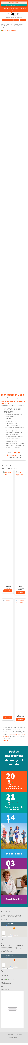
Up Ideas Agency (18, 1034)
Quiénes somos (5, 8)
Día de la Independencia (14, 787)
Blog (18, 8)
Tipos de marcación (5, 980)
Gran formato (16, 19)
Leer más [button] (5, 740)
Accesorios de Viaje (12, 26)
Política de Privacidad (10, 1036)
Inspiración (3, 982)
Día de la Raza (14, 854)
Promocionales (10, 19)
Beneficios (3, 979)
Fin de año (14, 5)
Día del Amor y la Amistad (14, 808)
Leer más (7, 591)
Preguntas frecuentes (6, 983)
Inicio (2, 24)
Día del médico (14, 899)
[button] (3, 837)
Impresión (4, 19)
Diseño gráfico (23, 19)
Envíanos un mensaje (14, 2)
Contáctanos (13, 8)
